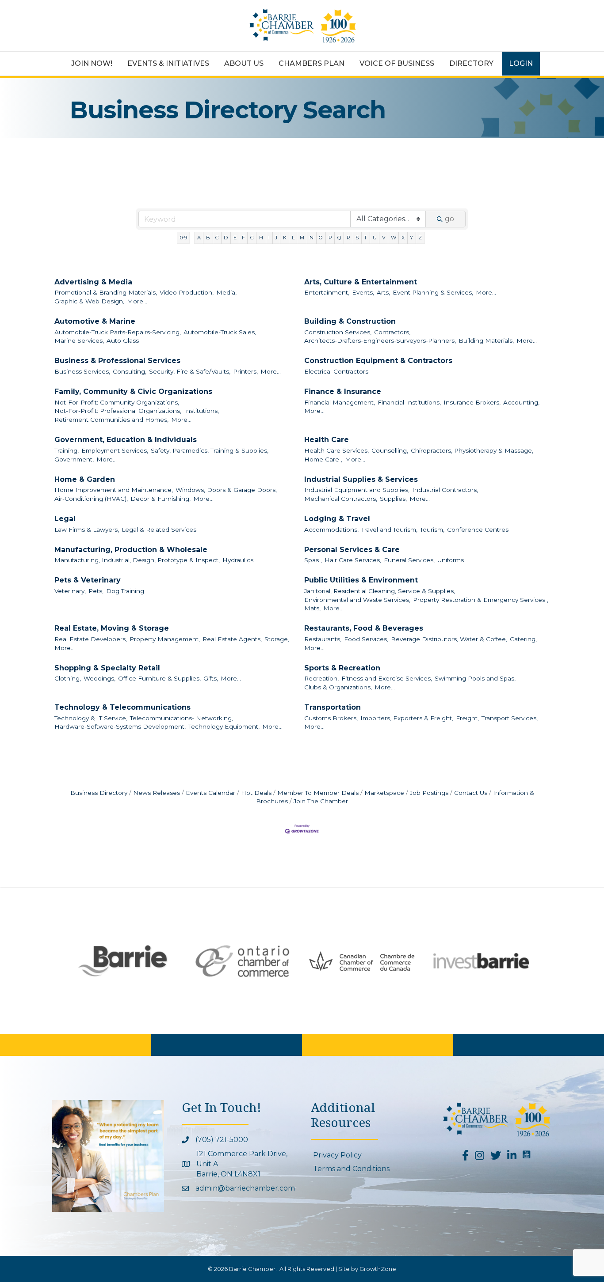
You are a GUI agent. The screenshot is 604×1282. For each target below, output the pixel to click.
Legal (65, 518)
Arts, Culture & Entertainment (360, 282)
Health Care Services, (336, 450)
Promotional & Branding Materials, (105, 292)
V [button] (384, 237)
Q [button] (339, 237)
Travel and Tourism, (389, 529)
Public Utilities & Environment (361, 580)
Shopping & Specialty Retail (107, 668)
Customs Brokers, (331, 718)
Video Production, (187, 292)
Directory (471, 63)
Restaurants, (322, 639)
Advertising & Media (93, 282)
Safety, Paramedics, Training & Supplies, (209, 450)
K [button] (285, 237)
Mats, (312, 608)
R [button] (348, 237)
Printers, (245, 371)
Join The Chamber (321, 801)
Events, (363, 292)
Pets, (95, 590)
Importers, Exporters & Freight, (406, 718)
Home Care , (323, 459)
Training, (66, 450)
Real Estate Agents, (232, 639)
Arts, (383, 292)
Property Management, (165, 639)
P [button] (330, 237)
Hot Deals (256, 792)
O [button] (321, 237)
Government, (74, 459)
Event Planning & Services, (433, 292)
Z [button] (420, 237)
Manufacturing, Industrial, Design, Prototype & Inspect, (137, 559)
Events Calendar (210, 792)
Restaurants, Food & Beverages (363, 628)
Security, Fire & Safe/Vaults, (189, 371)
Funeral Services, (409, 559)
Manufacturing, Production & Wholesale (130, 549)
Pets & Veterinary (87, 580)
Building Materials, (486, 340)
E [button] (235, 237)
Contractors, (392, 332)
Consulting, (129, 371)
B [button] (208, 237)
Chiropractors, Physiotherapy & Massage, (472, 450)
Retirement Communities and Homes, (111, 419)
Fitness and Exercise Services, (386, 678)
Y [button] (411, 237)
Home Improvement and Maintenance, (113, 489)
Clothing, (67, 678)
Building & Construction (350, 321)
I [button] (269, 237)
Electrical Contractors (336, 371)
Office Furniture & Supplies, (159, 678)
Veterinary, (70, 590)
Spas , (313, 559)
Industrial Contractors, (445, 489)
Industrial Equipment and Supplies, (356, 489)
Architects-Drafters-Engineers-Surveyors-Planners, (380, 340)
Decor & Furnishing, (160, 498)
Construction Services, (337, 332)
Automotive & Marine (94, 321)
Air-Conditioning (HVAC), (91, 498)
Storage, (276, 639)
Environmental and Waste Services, (357, 599)
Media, (226, 292)
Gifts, (210, 678)
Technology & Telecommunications (122, 707)
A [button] (199, 237)
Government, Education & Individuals (125, 439)
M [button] (302, 237)
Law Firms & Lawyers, (86, 529)
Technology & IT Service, (90, 718)
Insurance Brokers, (472, 402)
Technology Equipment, (224, 726)
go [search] (449, 219)
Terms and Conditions (351, 1169)
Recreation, (321, 678)
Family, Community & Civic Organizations (133, 391)
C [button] (216, 237)
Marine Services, (79, 340)
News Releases (156, 792)
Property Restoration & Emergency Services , (480, 599)
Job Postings (429, 792)
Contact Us (470, 792)
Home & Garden (84, 479)
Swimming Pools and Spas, (475, 678)
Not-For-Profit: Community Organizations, (116, 402)
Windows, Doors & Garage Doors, (226, 489)
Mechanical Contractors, (340, 498)
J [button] (276, 237)
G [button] (252, 237)
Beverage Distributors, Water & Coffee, (449, 639)
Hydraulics (237, 559)
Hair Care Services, (353, 559)
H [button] (261, 237)
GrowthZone (377, 1268)
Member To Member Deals (318, 792)
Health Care (326, 439)
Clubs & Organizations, (338, 687)
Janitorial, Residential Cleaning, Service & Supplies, (379, 590)
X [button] (403, 237)
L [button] (293, 237)
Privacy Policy (337, 1155)
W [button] (393, 237)
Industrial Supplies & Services (361, 479)
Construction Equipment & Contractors (378, 360)
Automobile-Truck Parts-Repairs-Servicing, (117, 332)
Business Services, (82, 371)
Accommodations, (331, 529)
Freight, (467, 718)
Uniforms (450, 559)
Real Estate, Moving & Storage (111, 628)
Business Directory (98, 792)
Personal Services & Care (352, 549)
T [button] (365, 237)
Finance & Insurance (342, 391)
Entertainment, (326, 292)
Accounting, (521, 402)
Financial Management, (339, 402)
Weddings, (99, 678)
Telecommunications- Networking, (181, 718)
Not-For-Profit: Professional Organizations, (117, 410)
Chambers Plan (311, 63)
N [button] (311, 237)
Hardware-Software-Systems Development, (120, 726)
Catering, (523, 639)
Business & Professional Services (117, 360)
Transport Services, (510, 718)
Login (521, 63)
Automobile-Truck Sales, (219, 332)
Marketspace (384, 792)
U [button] (375, 237)
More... (137, 301)
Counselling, (389, 450)
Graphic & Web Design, (89, 301)
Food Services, (366, 639)
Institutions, (201, 410)
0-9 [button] (183, 237)
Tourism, (432, 529)
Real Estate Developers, (90, 639)
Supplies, (393, 498)
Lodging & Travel (337, 518)
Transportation (332, 707)
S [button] (357, 237)
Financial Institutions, (409, 402)
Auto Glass (123, 340)
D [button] (226, 237)
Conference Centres (477, 529)
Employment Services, (114, 450)
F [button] (243, 237)
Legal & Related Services (159, 529)
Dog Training (125, 590)
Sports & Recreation (342, 668)
